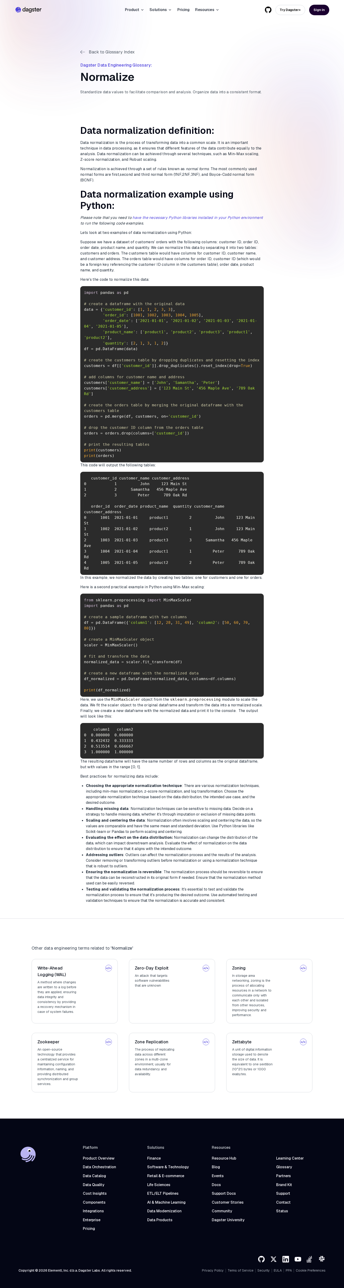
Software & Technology (168, 1166)
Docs (216, 1184)
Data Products (159, 1219)
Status (282, 1211)
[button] (134, 9)
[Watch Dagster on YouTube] (298, 1259)
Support (283, 1193)
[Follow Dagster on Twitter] (273, 1259)
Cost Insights (95, 1193)
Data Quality (93, 1184)
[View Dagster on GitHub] (268, 10)
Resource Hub (224, 1158)
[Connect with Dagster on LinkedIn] (285, 1259)
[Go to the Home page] (28, 9)
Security (263, 1270)
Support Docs (224, 1193)
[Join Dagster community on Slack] (322, 1259)
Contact (283, 1202)
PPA (289, 1270)
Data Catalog (94, 1175)
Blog (216, 1166)
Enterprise (91, 1219)
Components (94, 1202)
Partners (283, 1175)
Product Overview (98, 1158)
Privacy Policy (213, 1270)
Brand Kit (284, 1184)
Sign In (319, 10)
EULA (278, 1270)
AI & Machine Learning (166, 1202)
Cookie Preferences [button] (311, 1270)
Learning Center (290, 1158)
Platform (90, 1147)
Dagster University (228, 1219)
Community (222, 1211)
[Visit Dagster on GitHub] (261, 1259)
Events (218, 1175)
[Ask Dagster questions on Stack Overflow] (310, 1259)
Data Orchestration (99, 1166)
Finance (154, 1158)
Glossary (284, 1166)
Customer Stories (228, 1202)
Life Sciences (158, 1184)
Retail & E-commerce (165, 1175)
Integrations (93, 1211)
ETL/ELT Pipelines (163, 1193)
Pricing (183, 9)
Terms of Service (240, 1270)
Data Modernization (164, 1211)
